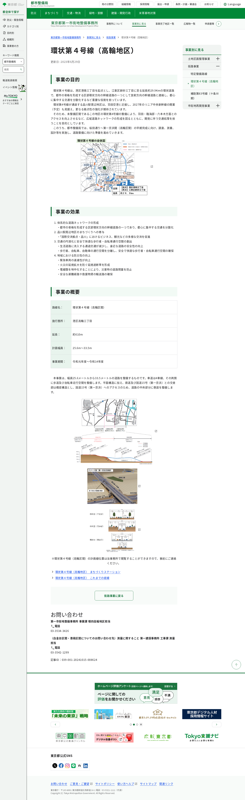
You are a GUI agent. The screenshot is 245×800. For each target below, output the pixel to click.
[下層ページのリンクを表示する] (218, 59)
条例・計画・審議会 (186, 4)
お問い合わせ (59, 784)
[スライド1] (131, 724)
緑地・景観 (96, 13)
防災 (33, 13)
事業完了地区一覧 (165, 23)
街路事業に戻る (114, 596)
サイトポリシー (105, 784)
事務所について (114, 23)
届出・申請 (163, 4)
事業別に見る (139, 23)
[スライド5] (134, 724)
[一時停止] (141, 724)
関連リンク (166, 784)
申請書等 (209, 23)
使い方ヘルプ (125, 784)
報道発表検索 (10, 80)
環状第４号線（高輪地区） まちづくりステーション (87, 572)
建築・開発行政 (121, 13)
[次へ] (216, 724)
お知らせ (209, 4)
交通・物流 (74, 13)
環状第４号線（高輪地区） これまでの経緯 (82, 578)
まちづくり (51, 13)
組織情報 (126, 4)
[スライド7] (137, 724)
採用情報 (144, 4)
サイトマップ (148, 784)
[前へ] (55, 724)
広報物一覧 (189, 23)
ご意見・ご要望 (79, 784)
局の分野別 (108, 4)
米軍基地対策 (147, 13)
